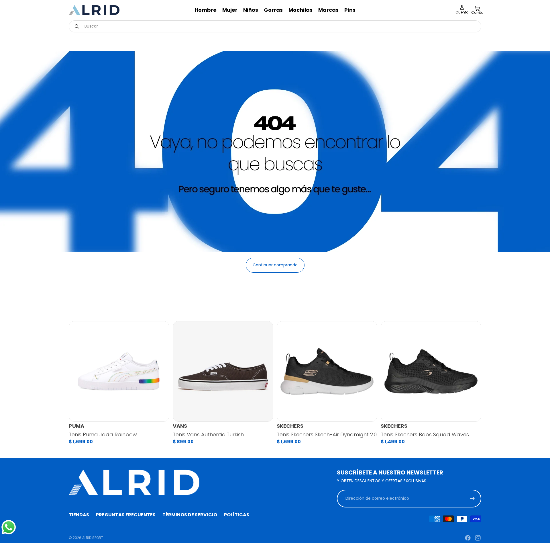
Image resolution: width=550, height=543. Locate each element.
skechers (290, 426)
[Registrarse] (472, 498)
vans (180, 426)
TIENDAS (79, 514)
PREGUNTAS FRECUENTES (126, 514)
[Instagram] (477, 537)
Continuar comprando (275, 265)
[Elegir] (160, 413)
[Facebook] (467, 537)
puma (76, 426)
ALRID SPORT (92, 537)
